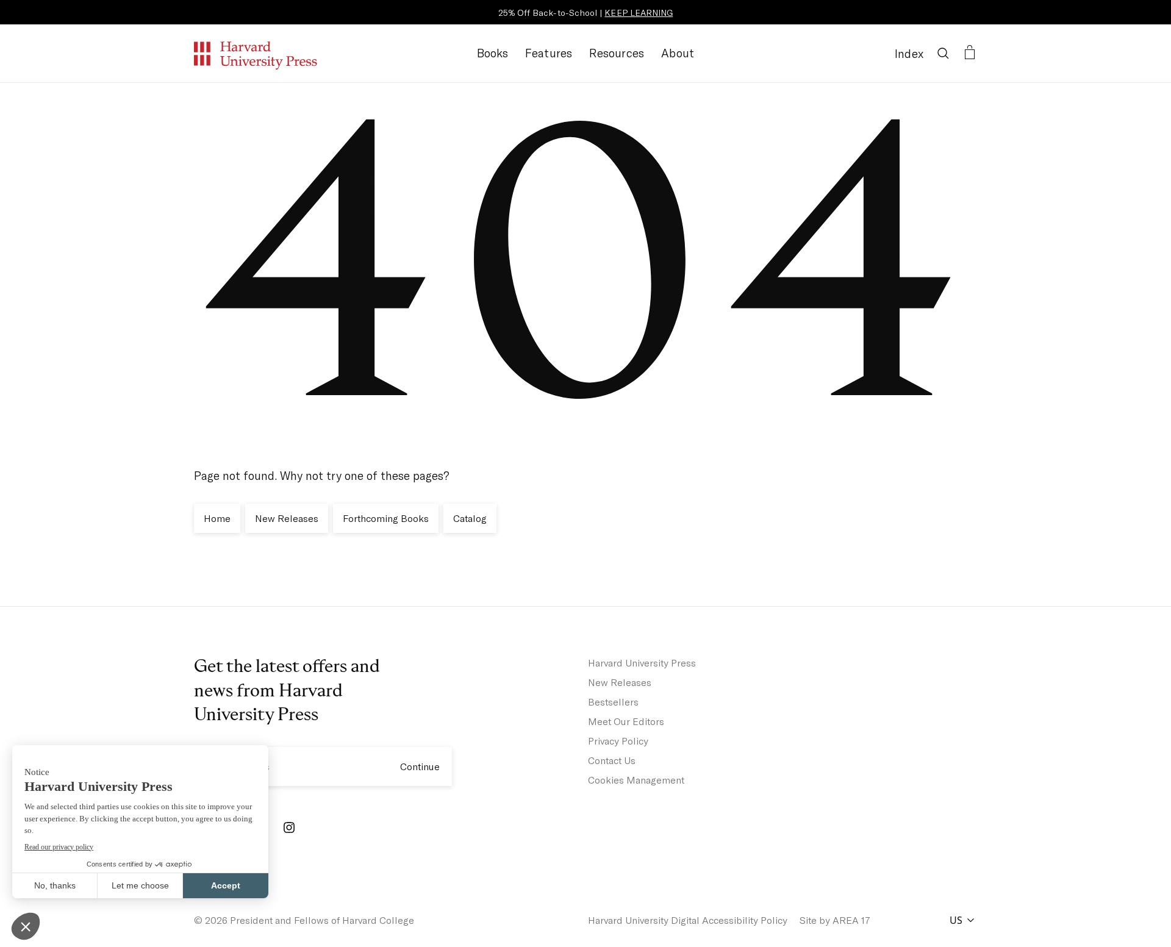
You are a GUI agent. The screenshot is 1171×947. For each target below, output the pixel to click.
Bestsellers (613, 701)
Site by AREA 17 (835, 920)
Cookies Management (636, 779)
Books (492, 53)
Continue (420, 766)
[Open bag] (969, 53)
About (677, 53)
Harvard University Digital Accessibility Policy (687, 920)
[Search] (943, 53)
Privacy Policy (618, 740)
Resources (616, 53)
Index (909, 53)
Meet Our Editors (626, 721)
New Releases (619, 682)
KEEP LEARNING (638, 12)
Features (549, 53)
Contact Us (612, 760)
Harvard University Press (642, 662)
